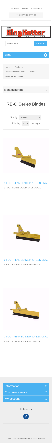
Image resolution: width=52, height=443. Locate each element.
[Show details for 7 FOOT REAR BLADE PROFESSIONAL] (26, 309)
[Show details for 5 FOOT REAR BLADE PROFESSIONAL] (26, 155)
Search (40, 43)
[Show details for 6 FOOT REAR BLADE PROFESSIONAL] (26, 232)
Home (7, 67)
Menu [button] (8, 55)
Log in (25, 8)
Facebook (26, 416)
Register (15, 8)
